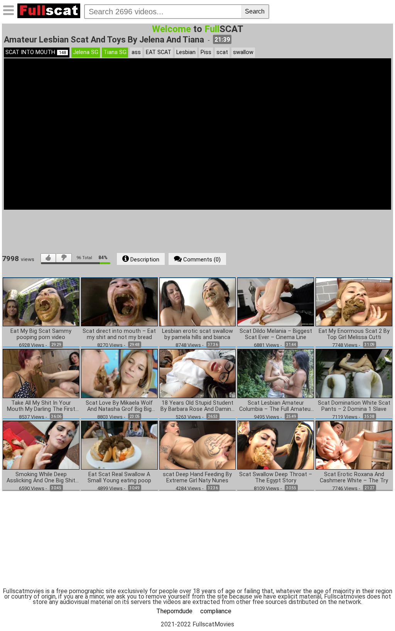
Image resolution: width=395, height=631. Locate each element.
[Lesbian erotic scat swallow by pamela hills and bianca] (197, 301)
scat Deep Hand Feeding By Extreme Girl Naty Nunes (197, 478)
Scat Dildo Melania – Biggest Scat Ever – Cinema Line (276, 334)
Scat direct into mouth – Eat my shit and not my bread (119, 334)
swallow (243, 52)
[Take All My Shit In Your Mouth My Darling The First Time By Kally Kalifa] (41, 373)
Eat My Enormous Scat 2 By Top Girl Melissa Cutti (354, 334)
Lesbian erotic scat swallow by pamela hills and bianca (197, 334)
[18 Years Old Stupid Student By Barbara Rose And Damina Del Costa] (197, 373)
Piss (206, 52)
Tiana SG (115, 52)
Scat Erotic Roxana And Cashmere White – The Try (354, 478)
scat (222, 52)
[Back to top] (373, 609)
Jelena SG (85, 52)
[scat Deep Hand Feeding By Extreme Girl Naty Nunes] (197, 444)
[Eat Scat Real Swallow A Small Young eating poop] (119, 444)
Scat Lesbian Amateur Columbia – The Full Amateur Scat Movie (275, 406)
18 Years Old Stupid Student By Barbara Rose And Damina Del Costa (197, 406)
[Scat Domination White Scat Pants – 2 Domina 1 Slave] (354, 373)
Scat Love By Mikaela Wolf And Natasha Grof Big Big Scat (119, 406)
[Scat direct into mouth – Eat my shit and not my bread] (119, 301)
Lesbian (186, 52)
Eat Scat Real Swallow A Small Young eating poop (119, 478)
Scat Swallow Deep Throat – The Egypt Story (275, 478)
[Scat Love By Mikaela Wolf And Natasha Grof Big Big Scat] (119, 373)
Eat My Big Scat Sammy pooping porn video (40, 334)
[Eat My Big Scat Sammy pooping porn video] (41, 301)
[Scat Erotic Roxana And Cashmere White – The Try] (354, 444)
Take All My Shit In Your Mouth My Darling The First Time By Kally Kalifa (41, 406)
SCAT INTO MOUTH (35, 52)
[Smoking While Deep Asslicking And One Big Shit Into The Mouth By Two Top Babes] (41, 444)
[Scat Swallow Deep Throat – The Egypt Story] (275, 444)
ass (136, 52)
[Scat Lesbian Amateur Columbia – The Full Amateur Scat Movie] (275, 373)
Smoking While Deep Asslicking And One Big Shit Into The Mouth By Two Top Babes (41, 478)
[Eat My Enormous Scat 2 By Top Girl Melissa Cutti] (354, 301)
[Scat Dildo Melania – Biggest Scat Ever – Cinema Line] (275, 301)
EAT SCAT (158, 52)
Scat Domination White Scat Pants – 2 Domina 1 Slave (354, 406)
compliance (215, 611)
